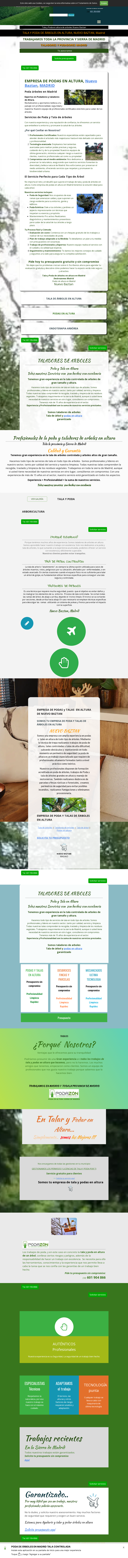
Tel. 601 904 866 (29, 68)
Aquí (27, 1460)
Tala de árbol (82, 827)
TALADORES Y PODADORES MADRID (63, 45)
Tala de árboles (45, 827)
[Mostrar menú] (99, 21)
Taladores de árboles (64, 827)
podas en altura (73, 415)
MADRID (47, 85)
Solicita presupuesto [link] (64, 58)
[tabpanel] (93, 11)
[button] (64, 1217)
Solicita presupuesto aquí (40, 1529)
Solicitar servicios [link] (98, 348)
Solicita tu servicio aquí (65, 1178)
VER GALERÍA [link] (37, 499)
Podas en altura (64, 830)
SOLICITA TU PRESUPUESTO (53, 837)
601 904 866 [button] (95, 11)
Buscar (71, 15)
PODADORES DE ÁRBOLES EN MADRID (94, 8)
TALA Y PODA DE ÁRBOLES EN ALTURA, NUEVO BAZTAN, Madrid (63, 33)
